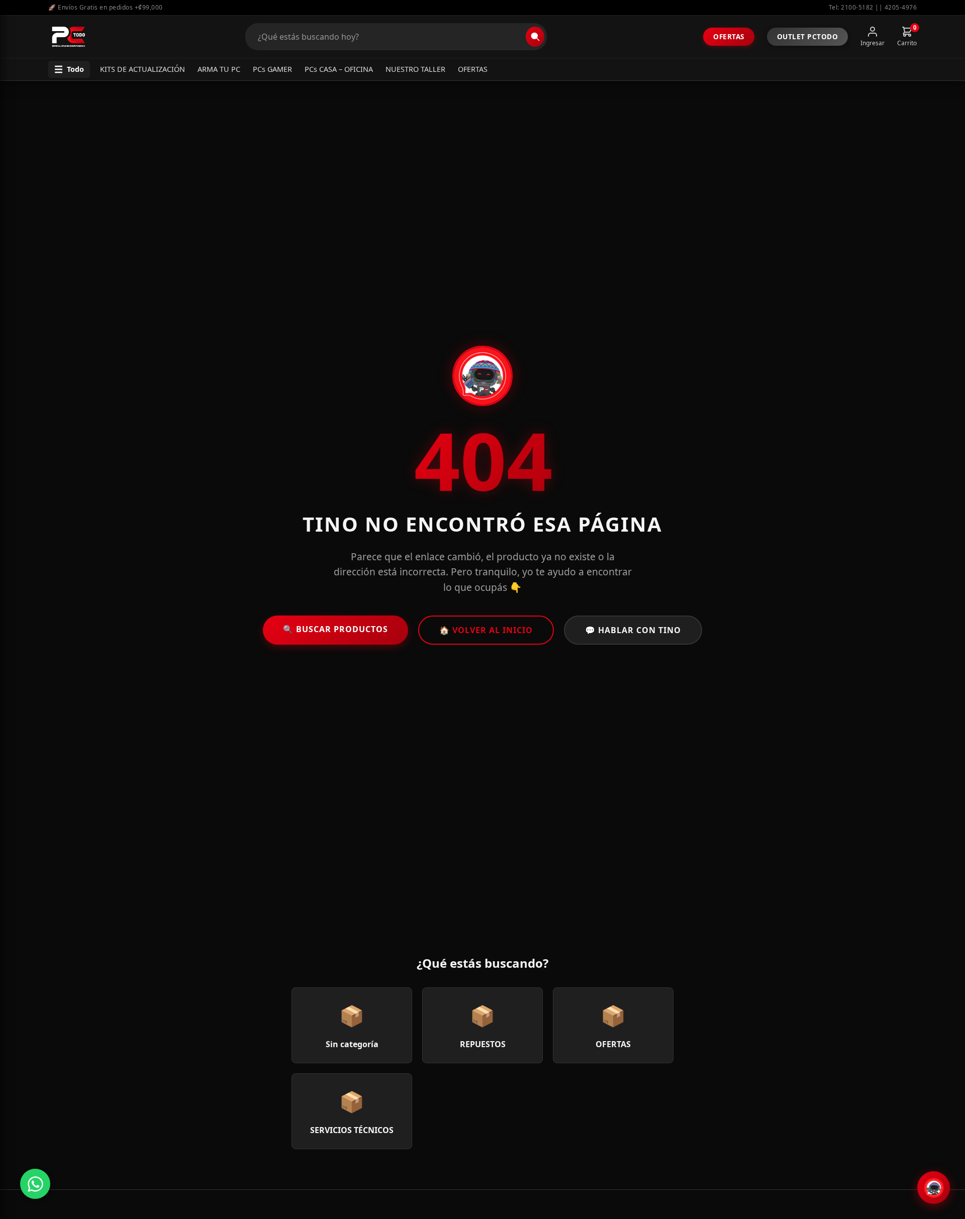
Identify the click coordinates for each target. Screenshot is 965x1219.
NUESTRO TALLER (415, 69)
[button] (69, 69)
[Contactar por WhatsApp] (35, 1184)
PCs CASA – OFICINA (339, 69)
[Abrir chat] (933, 1187)
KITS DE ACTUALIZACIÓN (142, 69)
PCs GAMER (272, 69)
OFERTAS (473, 69)
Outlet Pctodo (807, 36)
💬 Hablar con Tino (633, 630)
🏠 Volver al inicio (486, 630)
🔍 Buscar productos (335, 629)
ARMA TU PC (219, 69)
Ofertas (728, 36)
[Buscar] (535, 37)
